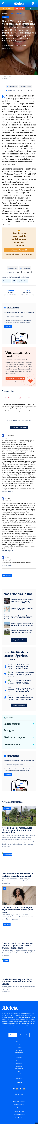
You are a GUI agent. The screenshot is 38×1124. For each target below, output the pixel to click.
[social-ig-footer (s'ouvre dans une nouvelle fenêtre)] (24, 1089)
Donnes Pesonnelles (19, 1114)
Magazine (19, 1066)
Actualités (19, 1045)
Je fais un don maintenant (14, 378)
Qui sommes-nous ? (19, 1101)
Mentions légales (19, 1104)
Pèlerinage (7, 924)
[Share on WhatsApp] (31, 90)
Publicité (19, 1074)
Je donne (18, 8)
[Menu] (7, 3)
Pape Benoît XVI (22, 281)
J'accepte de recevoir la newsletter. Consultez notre (18, 321)
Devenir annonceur (19, 1108)
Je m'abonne (7, 8)
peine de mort (8, 855)
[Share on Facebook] (18, 90)
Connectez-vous (27, 254)
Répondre (4, 491)
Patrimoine (7, 808)
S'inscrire (8, 326)
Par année (19, 1082)
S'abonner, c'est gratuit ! (19, 250)
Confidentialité (19, 1118)
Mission (6, 960)
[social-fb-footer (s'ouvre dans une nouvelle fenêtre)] (17, 1089)
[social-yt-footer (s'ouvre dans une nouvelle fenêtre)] (14, 1089)
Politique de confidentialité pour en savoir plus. (18, 322)
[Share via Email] (28, 90)
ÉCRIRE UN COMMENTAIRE (19, 427)
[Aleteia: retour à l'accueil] (19, 3)
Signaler (10, 491)
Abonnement (19, 1069)
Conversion (6, 281)
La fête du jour (12, 723)
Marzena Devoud (21, 45)
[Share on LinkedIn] (21, 90)
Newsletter (19, 1061)
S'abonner (13, 1035)
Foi (14, 281)
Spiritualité (5, 13)
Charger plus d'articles (19, 640)
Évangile (9, 730)
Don (19, 1071)
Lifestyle (19, 1047)
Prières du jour (12, 744)
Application (19, 1063)
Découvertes (19, 1053)
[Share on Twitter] (25, 90)
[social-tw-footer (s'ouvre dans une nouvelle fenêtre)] (21, 1089)
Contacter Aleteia (19, 1111)
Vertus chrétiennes (16, 13)
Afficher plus (7, 575)
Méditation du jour (14, 737)
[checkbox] (4, 320)
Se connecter (24, 1035)
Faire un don (19, 1098)
